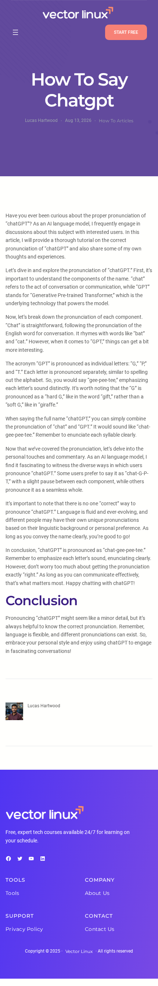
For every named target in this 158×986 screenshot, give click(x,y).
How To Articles (116, 120)
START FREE (126, 32)
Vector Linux (79, 951)
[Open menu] (15, 32)
